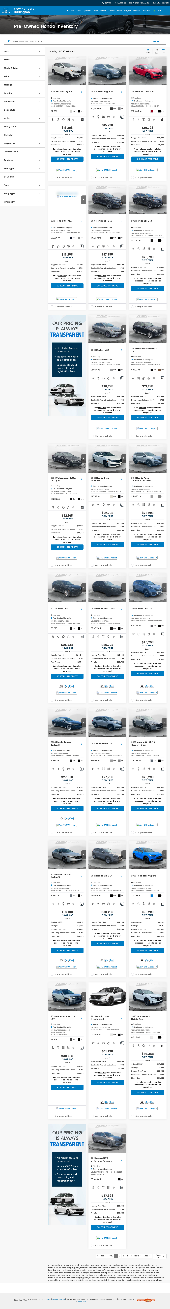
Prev (110, 1255)
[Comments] (82, 119)
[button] (83, 70)
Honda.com (81, 1302)
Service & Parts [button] (115, 10)
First (101, 1255)
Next (137, 1255)
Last (146, 1255)
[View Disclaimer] (73, 119)
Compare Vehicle (63, 177)
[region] (67, 141)
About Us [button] (146, 10)
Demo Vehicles (99, 10)
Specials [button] (87, 10)
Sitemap (55, 1299)
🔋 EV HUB (157, 10)
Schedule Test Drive (67, 159)
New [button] (72, 10)
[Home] (67, 10)
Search (156, 41)
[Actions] (81, 91)
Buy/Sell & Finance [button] (132, 10)
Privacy (62, 1299)
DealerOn (47, 1299)
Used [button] (79, 10)
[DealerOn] (20, 1300)
